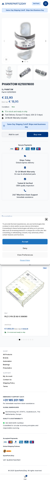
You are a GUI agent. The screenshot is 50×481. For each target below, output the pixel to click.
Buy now (37, 134)
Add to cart (14, 134)
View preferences (25, 255)
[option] (22, 61)
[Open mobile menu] (45, 3)
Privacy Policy (25, 260)
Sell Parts (36, 3)
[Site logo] (14, 3)
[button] (46, 219)
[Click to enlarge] (6, 59)
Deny (25, 248)
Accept (25, 241)
